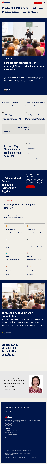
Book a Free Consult (38, 2)
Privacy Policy (26, 457)
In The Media (7, 442)
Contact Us (6, 444)
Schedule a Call (30, 186)
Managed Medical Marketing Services (11, 430)
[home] (6, 2)
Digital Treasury (35, 458)
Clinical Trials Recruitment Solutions (11, 434)
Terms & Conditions (8, 458)
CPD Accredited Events (9, 432)
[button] (34, 396)
